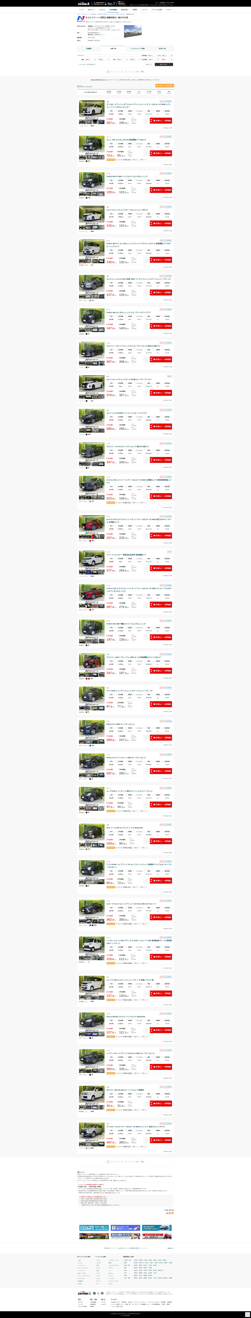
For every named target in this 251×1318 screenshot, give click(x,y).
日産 (97, 1265)
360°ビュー (91, 9)
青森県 (140, 1260)
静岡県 (145, 1268)
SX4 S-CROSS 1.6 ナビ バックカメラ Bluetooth (125, 1017)
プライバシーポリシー (140, 1302)
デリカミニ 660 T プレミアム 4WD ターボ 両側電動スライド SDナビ (133, 657)
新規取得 (163, 2)
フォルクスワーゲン (114, 1265)
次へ (137, 71)
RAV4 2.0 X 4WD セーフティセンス (120, 724)
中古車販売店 (93, 14)
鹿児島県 (165, 1278)
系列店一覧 (162, 48)
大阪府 (135, 1270)
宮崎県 (159, 1278)
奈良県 (155, 1270)
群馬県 (165, 1262)
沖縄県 (170, 1278)
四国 (125, 1275)
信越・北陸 (127, 1265)
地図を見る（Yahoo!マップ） (95, 34)
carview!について (115, 1302)
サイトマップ (135, 1304)
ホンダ (98, 1268)
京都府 (145, 1270)
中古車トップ (85, 14)
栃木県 (161, 1262)
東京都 (135, 1262)
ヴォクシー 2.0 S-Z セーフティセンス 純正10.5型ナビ (127, 446)
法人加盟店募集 (155, 1304)
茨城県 (156, 1262)
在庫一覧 (123, 14)
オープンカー (81, 1278)
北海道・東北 (127, 1260)
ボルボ (110, 1283)
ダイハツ (98, 1281)
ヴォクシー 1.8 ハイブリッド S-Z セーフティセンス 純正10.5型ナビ (133, 346)
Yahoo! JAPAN (170, 2)
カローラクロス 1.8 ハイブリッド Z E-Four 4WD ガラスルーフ (131, 904)
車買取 (135, 9)
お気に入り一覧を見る (166, 85)
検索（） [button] (164, 64)
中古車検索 (113, 9)
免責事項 (169, 1302)
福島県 (164, 1260)
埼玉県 (146, 1262)
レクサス (98, 1263)
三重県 (150, 1268)
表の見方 (82, 1172)
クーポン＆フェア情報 (138, 48)
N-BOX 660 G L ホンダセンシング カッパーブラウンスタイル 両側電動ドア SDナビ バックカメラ (138, 245)
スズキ (98, 1278)
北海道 (135, 1260)
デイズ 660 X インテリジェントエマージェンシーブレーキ (129, 691)
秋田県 (155, 1260)
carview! (79, 14)
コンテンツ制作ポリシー (117, 1304)
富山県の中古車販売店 (103, 14)
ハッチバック (81, 1265)
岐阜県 (140, 1268)
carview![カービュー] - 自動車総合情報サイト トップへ (132, 1248)
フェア (170, 128)
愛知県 (135, 1268)
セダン (79, 1260)
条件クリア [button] (149, 64)
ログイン (157, 2)
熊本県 (150, 1278)
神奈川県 (141, 1262)
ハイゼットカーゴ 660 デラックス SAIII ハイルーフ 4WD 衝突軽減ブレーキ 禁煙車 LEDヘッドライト (139, 942)
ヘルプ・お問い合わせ (117, 1306)
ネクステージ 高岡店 (114, 14)
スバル (98, 1276)
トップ (81, 9)
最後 (142, 71)
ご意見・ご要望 (165, 1304)
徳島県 (135, 1275)
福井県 (155, 1265)
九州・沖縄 (127, 1278)
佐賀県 (140, 1278)
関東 (125, 1262)
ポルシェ (111, 1273)
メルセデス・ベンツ (114, 1260)
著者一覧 (128, 1304)
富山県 (145, 1265)
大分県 (155, 1278)
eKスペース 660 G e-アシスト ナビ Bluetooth (124, 828)
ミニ (110, 1270)
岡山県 (145, 1273)
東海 (125, 1268)
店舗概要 (89, 48)
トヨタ (98, 1260)
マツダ (98, 1273)
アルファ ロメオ (113, 1281)
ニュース (144, 9)
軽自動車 (80, 1281)
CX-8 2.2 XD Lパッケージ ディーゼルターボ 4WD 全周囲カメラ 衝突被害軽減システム (138, 481)
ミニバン (80, 1263)
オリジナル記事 (156, 9)
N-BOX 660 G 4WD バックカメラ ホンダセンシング (127, 176)
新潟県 (135, 1265)
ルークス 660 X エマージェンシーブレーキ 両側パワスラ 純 (130, 980)
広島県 (150, 1273)
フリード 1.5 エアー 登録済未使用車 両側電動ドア (126, 555)
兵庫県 (140, 1270)
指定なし (150, 55)
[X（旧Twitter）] (98, 1293)
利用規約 (163, 1302)
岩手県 (145, 1260)
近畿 (125, 1270)
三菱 (97, 1270)
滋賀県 (150, 1270)
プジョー (111, 1276)
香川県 (140, 1275)
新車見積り (124, 9)
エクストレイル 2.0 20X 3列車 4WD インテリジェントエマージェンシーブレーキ (138, 279)
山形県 (159, 1260)
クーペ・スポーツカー (84, 1276)
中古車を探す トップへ (110, 1248)
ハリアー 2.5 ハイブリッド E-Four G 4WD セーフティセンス (130, 1053)
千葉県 (151, 1262)
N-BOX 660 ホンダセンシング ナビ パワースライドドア (128, 312)
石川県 (150, 1265)
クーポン (165, 128)
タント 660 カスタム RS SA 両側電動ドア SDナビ (126, 140)
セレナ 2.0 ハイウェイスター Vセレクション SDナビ (127, 210)
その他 (79, 1283)
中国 (125, 1273)
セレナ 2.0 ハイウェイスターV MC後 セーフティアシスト (129, 379)
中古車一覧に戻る (169, 1210)
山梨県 (170, 1262)
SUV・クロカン (82, 1273)
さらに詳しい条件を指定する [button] (87, 64)
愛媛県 (145, 1275)
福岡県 (135, 1278)
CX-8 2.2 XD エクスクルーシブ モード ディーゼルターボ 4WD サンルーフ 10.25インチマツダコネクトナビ (139, 589)
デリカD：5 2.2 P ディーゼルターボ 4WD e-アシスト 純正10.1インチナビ (135, 1127)
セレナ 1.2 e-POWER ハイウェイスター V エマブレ (126, 413)
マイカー (169, 9)
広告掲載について (145, 1304)
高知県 (150, 1275)
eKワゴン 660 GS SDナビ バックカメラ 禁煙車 (125, 1090)
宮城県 (150, 1260)
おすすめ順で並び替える (90, 92)
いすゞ (98, 1283)
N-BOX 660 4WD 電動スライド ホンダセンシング (126, 624)
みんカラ (103, 1304)
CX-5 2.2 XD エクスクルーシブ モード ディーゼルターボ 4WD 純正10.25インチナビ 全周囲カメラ (138, 520)
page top (170, 1248)
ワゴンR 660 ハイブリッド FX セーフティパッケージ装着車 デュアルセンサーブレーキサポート (139, 865)
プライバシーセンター (153, 1302)
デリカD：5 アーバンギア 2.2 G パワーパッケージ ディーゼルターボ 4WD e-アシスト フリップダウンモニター (138, 105)
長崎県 (145, 1278)
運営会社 (124, 1302)
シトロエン (112, 1278)
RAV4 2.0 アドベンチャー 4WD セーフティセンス (126, 758)
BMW (110, 1263)
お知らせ (130, 1302)
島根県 (140, 1273)
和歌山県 (160, 1270)
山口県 (155, 1273)
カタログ (102, 9)
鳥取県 (135, 1273)
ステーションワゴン (83, 1268)
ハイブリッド (81, 1270)
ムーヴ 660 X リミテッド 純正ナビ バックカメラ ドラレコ (129, 791)
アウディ (111, 1268)
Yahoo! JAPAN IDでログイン (98, 79)
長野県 (140, 1265)
